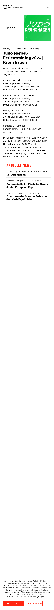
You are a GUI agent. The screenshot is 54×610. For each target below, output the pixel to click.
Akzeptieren (14, 603)
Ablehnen (33, 603)
